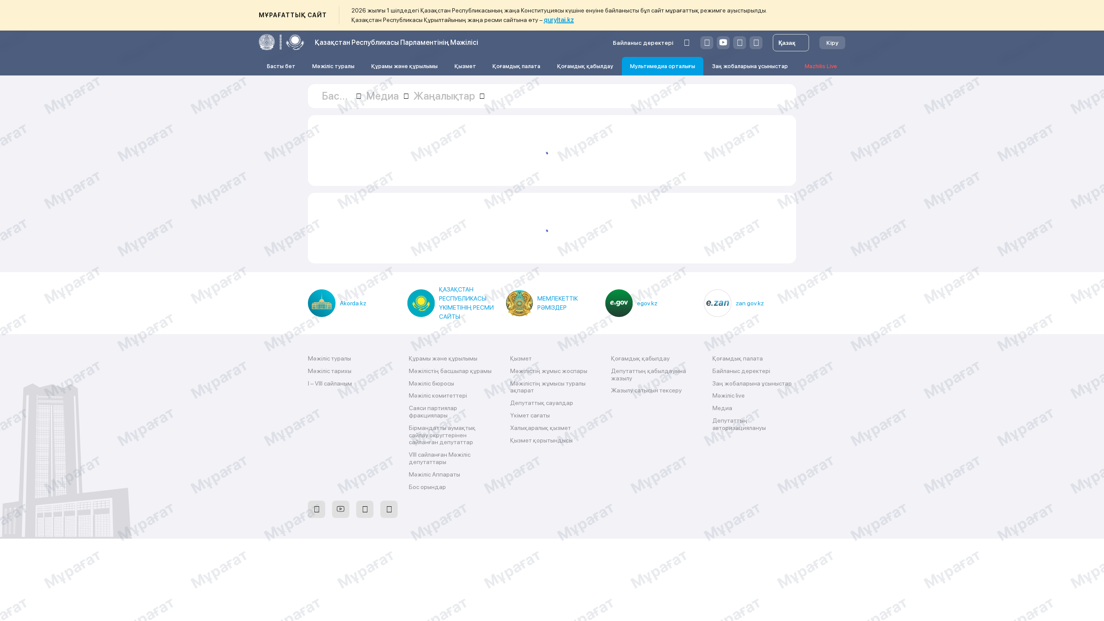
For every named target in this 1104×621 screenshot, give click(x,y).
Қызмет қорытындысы (541, 440)
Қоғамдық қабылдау (585, 66)
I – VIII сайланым (330, 383)
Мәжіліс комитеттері (438, 395)
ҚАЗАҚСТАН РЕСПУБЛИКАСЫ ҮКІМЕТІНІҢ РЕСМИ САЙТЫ (466, 303)
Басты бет (281, 66)
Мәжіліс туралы (333, 66)
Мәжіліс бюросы (431, 383)
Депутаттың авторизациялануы (739, 424)
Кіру (832, 42)
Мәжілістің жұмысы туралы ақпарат (548, 387)
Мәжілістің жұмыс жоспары (548, 370)
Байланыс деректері (643, 42)
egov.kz (647, 303)
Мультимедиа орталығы (662, 66)
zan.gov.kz (750, 303)
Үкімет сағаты (530, 415)
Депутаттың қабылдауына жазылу (648, 374)
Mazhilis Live (821, 66)
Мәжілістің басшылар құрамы (450, 370)
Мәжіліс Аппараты (434, 474)
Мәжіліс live (728, 395)
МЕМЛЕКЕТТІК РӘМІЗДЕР (557, 303)
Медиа (722, 408)
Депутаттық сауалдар (541, 402)
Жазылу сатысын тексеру (646, 390)
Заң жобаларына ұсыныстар (750, 66)
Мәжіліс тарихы (329, 370)
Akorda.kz (353, 303)
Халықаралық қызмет (540, 427)
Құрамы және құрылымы (404, 66)
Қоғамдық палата (516, 66)
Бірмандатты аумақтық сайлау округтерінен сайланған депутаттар (442, 435)
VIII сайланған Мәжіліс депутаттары (439, 458)
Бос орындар (427, 486)
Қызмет (465, 66)
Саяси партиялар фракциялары (433, 412)
